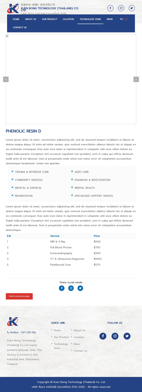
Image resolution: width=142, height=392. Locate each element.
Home (16, 19)
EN (126, 19)
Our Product (49, 19)
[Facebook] (110, 10)
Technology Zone (90, 19)
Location (68, 19)
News (110, 19)
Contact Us (20, 27)
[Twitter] (132, 10)
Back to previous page (19, 296)
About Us (30, 19)
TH (121, 19)
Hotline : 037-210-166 (22, 332)
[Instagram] (121, 10)
